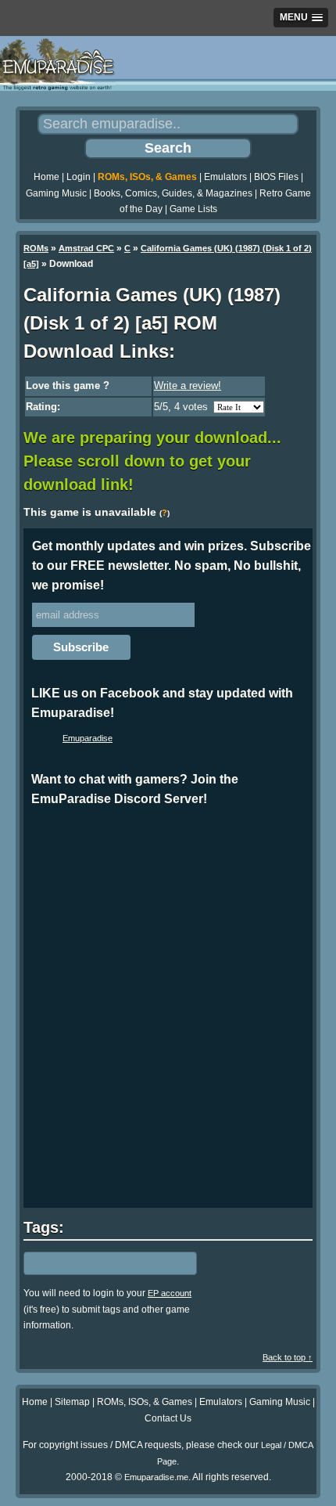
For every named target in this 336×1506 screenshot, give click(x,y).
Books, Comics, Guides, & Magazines (173, 193)
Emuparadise (88, 738)
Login (78, 176)
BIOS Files (276, 176)
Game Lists (193, 209)
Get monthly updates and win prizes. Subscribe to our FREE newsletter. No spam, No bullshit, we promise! (171, 565)
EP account (169, 1293)
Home (46, 176)
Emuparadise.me (156, 1477)
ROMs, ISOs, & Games (147, 176)
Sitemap (72, 1401)
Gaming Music (56, 193)
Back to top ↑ (288, 1357)
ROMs (35, 248)
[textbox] (91, 1263)
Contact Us (168, 1418)
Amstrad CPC (86, 248)
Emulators (225, 176)
